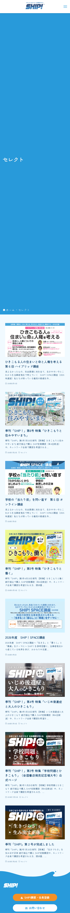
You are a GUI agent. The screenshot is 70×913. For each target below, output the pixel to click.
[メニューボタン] (65, 6)
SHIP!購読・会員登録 (36, 897)
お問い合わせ (37, 908)
